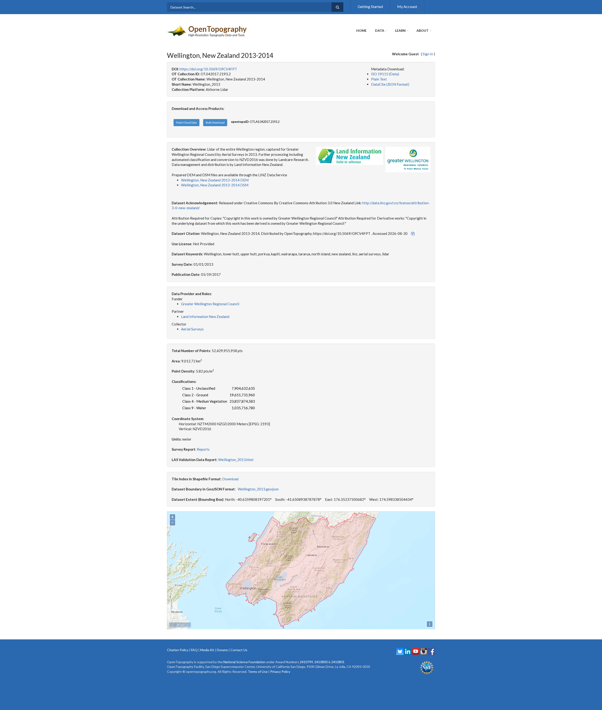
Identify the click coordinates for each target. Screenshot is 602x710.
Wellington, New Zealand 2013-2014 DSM (214, 185)
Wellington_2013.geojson (258, 489)
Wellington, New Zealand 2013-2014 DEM (215, 180)
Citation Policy (177, 650)
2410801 (338, 662)
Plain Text (379, 79)
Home (361, 30)
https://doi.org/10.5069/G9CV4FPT (208, 69)
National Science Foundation (244, 662)
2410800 (321, 662)
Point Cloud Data (186, 122)
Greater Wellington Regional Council (210, 304)
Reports (203, 449)
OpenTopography (217, 28)
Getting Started (370, 6)
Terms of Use (258, 672)
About (422, 30)
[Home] (177, 30)
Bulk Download (215, 122)
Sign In (428, 54)
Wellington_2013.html (235, 459)
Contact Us (238, 650)
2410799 (306, 662)
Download (230, 479)
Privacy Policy (280, 672)
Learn (400, 30)
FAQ (194, 650)
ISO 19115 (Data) (385, 74)
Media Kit (207, 650)
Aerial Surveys (192, 329)
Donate (222, 650)
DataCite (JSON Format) (390, 84)
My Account (407, 6)
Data (379, 30)
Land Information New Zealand (205, 316)
